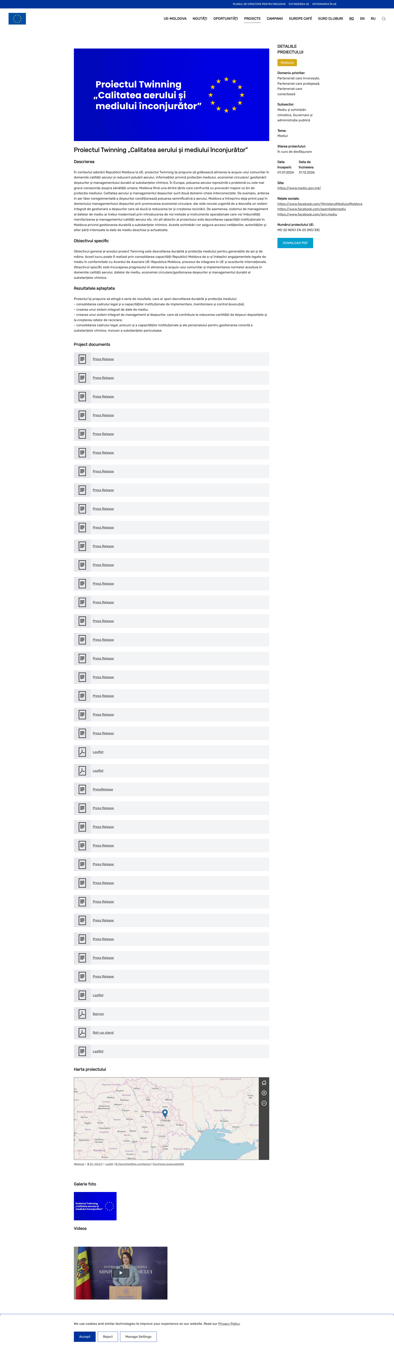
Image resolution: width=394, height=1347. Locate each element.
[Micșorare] (264, 1103)
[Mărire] (264, 1093)
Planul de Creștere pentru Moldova (259, 4)
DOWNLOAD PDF (295, 243)
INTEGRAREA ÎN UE (324, 4)
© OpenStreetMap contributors (133, 1163)
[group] (166, 1118)
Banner (98, 1014)
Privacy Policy (229, 1324)
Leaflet (98, 752)
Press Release (103, 359)
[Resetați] (264, 1082)
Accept (84, 1337)
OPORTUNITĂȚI (225, 18)
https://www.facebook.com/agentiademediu (311, 209)
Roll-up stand (103, 1033)
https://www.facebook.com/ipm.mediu (307, 214)
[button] (384, 18)
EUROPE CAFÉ (300, 18)
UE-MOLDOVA (175, 18)
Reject (108, 1337)
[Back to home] (17, 18)
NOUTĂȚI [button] (200, 18)
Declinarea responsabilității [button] (168, 1163)
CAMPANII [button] (275, 18)
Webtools (79, 1163)
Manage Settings (138, 1337)
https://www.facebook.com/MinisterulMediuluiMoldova (319, 204)
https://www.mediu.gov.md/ (299, 188)
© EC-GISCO (94, 1163)
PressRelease (103, 789)
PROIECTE (252, 18)
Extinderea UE (299, 4)
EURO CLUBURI (330, 18)
